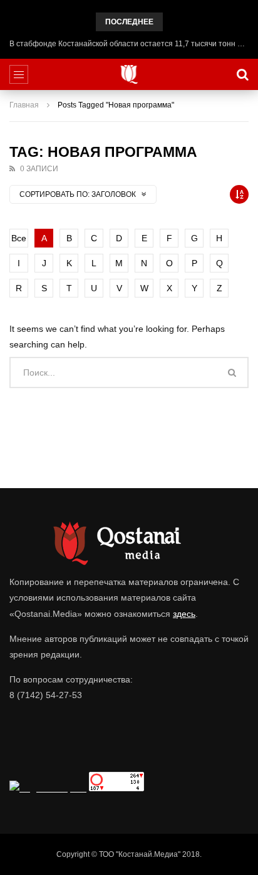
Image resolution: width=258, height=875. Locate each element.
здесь (184, 614)
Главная (24, 105)
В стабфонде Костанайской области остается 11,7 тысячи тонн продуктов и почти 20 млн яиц (129, 43)
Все (18, 238)
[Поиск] (242, 74)
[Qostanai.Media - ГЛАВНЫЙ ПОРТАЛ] (129, 74)
